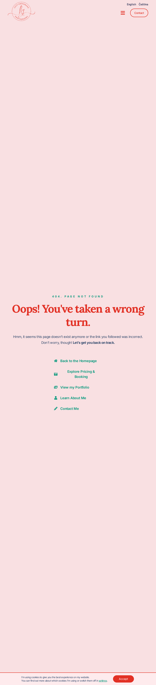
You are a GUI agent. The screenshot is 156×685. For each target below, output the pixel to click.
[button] (123, 13)
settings (103, 680)
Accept (123, 678)
